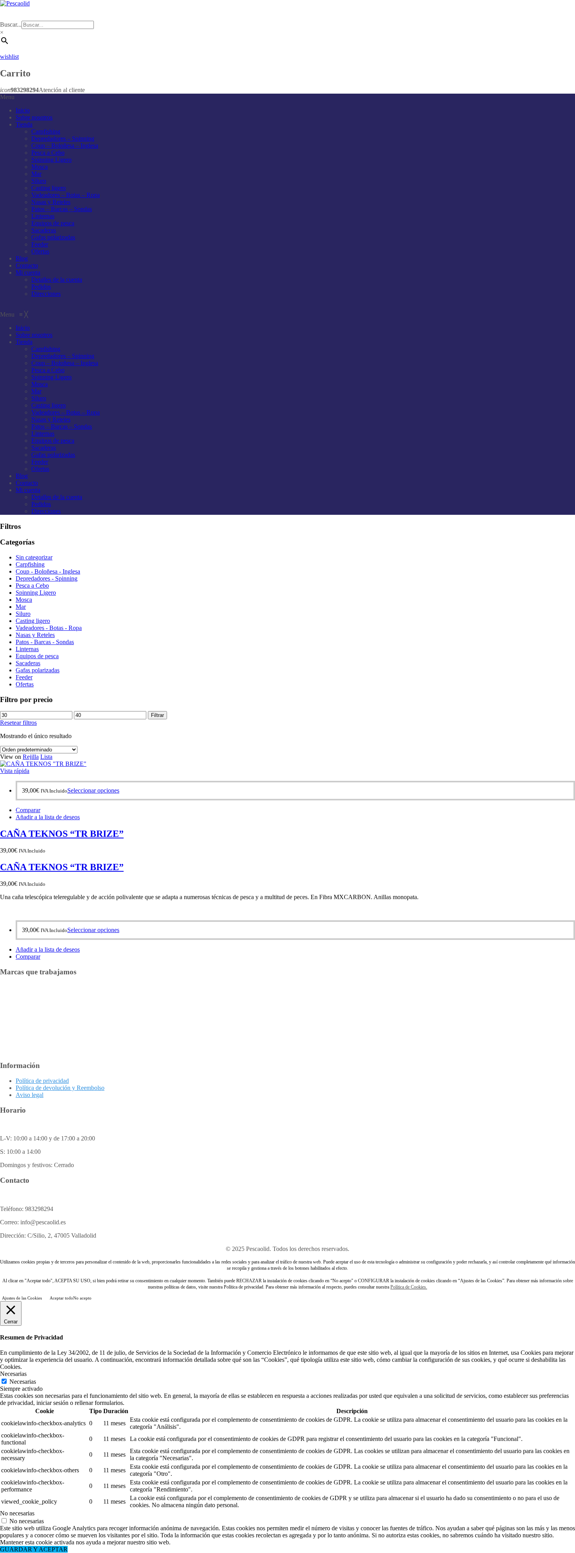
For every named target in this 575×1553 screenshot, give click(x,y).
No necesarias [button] (17, 1513)
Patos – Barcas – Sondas (61, 209)
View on (10, 756)
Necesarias (22, 1381)
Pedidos (41, 286)
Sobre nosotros (34, 117)
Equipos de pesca (52, 223)
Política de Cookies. (408, 1287)
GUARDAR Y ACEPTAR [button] (34, 1549)
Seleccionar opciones (93, 790)
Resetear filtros (18, 722)
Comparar (28, 810)
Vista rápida (14, 770)
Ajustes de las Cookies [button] (22, 1298)
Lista (46, 756)
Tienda (24, 124)
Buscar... (11, 24)
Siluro (38, 180)
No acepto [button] (82, 1298)
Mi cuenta (28, 272)
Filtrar (157, 715)
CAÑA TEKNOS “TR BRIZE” (62, 834)
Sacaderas (43, 230)
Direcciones (46, 293)
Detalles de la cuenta (56, 279)
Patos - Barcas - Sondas (45, 642)
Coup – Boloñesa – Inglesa (64, 145)
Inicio (23, 110)
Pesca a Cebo (48, 152)
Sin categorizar (34, 557)
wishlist (9, 56)
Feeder (39, 244)
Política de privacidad (42, 1080)
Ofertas (40, 251)
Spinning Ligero (51, 159)
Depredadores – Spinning (62, 138)
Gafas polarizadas (53, 237)
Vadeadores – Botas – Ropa (65, 195)
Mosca (39, 166)
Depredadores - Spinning (46, 578)
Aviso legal (29, 1094)
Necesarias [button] (13, 1373)
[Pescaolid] (15, 3)
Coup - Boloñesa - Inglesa (48, 571)
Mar (36, 173)
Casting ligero (48, 188)
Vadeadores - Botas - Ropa (49, 627)
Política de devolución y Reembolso (60, 1087)
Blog (22, 258)
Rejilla (31, 756)
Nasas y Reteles (50, 202)
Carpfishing (45, 131)
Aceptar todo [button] (61, 1298)
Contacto (27, 265)
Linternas (42, 216)
